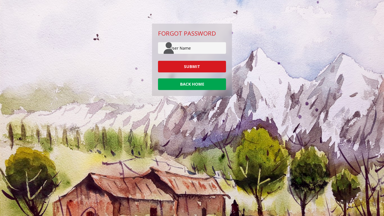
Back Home (192, 84)
